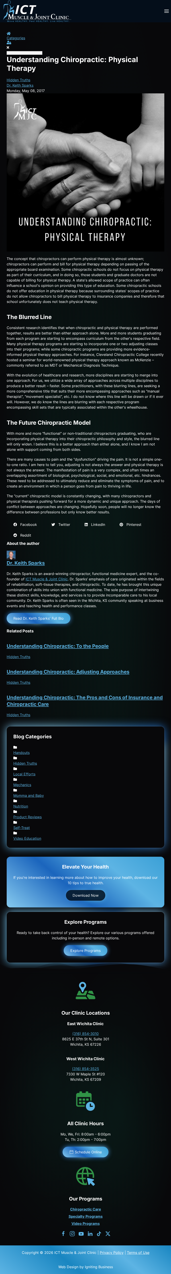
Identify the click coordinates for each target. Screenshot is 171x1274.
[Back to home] (37, 11)
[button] (166, 11)
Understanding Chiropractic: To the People (58, 646)
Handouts (21, 752)
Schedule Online (88, 1152)
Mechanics (22, 785)
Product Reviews (27, 817)
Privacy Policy (112, 1252)
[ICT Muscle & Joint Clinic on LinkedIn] (90, 1233)
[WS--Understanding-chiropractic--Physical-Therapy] (85, 172)
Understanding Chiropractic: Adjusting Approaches (68, 672)
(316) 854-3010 (85, 1033)
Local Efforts (24, 774)
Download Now (86, 895)
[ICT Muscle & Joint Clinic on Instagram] (72, 1233)
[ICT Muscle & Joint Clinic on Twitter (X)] (108, 1233)
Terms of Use (138, 1252)
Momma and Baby (28, 795)
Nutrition (20, 806)
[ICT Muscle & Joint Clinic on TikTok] (99, 1233)
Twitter (62, 524)
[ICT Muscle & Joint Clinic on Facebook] (63, 1233)
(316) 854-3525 (85, 1068)
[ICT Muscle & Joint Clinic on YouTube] (81, 1233)
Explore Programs (85, 950)
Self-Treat (21, 827)
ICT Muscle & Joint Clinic (47, 579)
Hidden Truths (18, 80)
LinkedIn (96, 524)
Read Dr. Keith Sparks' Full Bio (38, 618)
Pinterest (132, 524)
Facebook (27, 524)
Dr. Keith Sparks (20, 85)
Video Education (27, 838)
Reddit (24, 535)
